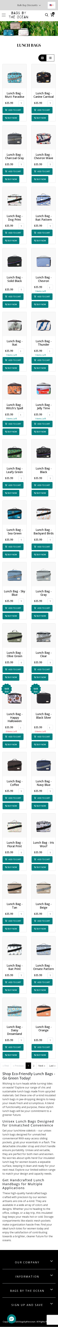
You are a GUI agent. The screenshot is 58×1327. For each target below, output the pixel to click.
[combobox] (52, 5)
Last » (52, 1065)
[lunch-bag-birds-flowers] (43, 513)
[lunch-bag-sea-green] (14, 513)
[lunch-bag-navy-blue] (43, 764)
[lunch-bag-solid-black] (14, 260)
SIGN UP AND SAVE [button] (27, 1305)
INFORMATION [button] (27, 1276)
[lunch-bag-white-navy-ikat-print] (14, 948)
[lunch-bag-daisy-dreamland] (14, 1010)
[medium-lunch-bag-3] (43, 388)
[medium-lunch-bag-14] (43, 697)
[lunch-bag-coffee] (14, 764)
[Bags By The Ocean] (18, 15)
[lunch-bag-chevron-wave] (43, 137)
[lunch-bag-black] (43, 451)
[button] (14, 76)
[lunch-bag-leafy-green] (14, 451)
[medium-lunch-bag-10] (14, 324)
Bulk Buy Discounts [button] (27, 5)
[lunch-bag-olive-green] (14, 636)
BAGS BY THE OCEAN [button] (27, 1291)
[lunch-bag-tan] (14, 887)
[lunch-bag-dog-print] (14, 199)
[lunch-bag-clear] (43, 636)
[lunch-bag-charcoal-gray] (14, 137)
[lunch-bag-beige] (43, 887)
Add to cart (14, 110)
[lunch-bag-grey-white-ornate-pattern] (43, 948)
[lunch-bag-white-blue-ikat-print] (43, 199)
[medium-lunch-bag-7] (43, 324)
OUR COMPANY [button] (27, 1262)
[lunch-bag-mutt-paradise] (14, 76)
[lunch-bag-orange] (43, 1010)
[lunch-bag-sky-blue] (14, 574)
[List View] (50, 58)
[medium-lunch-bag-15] (14, 697)
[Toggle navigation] (4, 15)
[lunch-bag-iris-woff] (43, 825)
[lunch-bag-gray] (43, 574)
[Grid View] (42, 58)
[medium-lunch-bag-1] (43, 260)
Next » (41, 1065)
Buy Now (12, 118)
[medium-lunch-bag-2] (14, 388)
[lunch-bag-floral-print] (14, 825)
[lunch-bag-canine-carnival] (43, 76)
